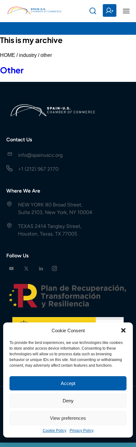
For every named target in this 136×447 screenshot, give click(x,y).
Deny (68, 400)
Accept (68, 383)
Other (12, 70)
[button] (123, 330)
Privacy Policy (82, 430)
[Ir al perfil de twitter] (26, 268)
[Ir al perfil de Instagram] (54, 268)
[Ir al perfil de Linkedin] (41, 268)
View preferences (68, 418)
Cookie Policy (54, 430)
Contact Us (19, 140)
